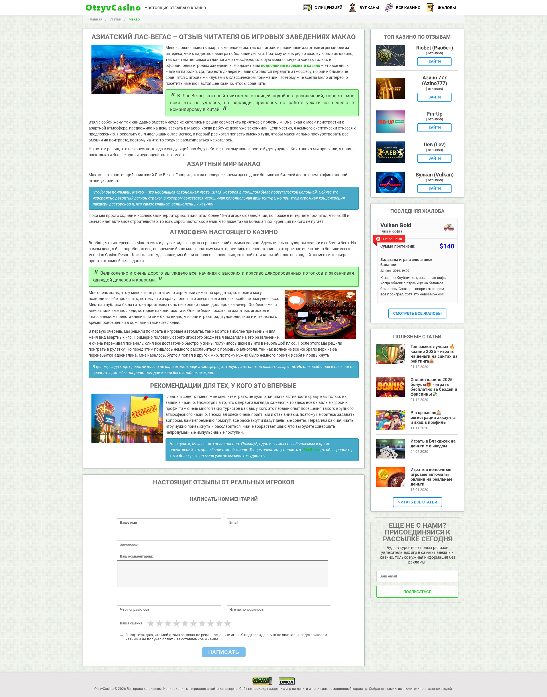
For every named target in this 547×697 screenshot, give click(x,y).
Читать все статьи (417, 502)
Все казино (408, 7)
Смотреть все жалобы (417, 313)
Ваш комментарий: (136, 556)
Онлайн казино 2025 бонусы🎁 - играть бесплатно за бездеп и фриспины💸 (434, 387)
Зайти (434, 61)
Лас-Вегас (311, 449)
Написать (223, 652)
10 (227, 623)
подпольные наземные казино (290, 65)
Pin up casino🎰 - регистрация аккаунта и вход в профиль (433, 417)
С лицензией (328, 7)
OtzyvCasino (113, 8)
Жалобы (447, 7)
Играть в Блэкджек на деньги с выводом (433, 444)
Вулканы (369, 7)
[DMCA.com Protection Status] (286, 680)
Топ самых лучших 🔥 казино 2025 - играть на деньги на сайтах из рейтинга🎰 (434, 354)
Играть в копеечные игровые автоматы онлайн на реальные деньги (431, 477)
